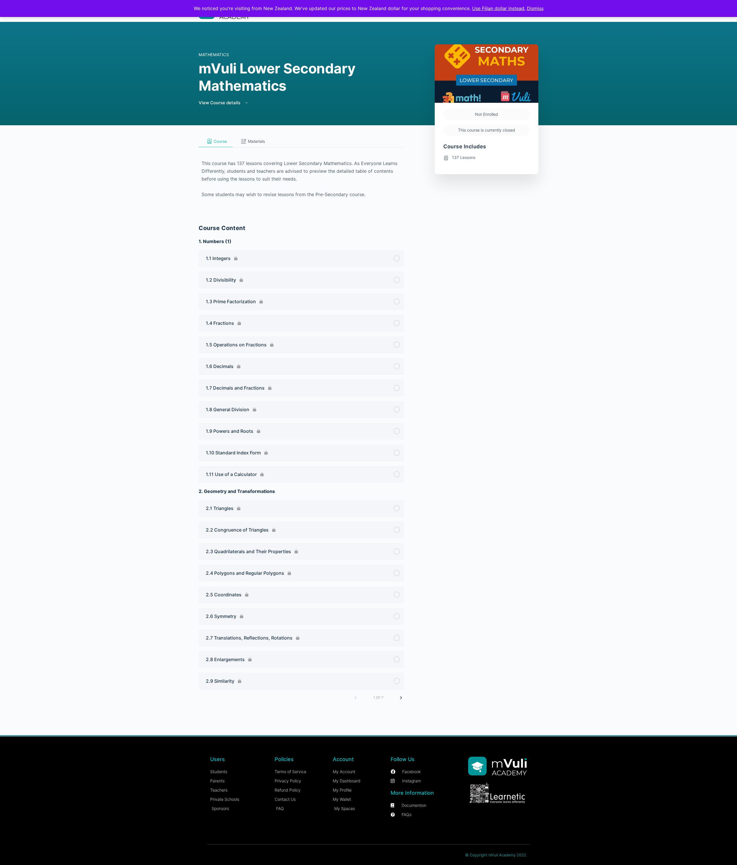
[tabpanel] (301, 178)
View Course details (220, 102)
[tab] (216, 141)
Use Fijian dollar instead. (498, 8)
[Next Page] (401, 697)
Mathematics (214, 54)
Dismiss (535, 8)
